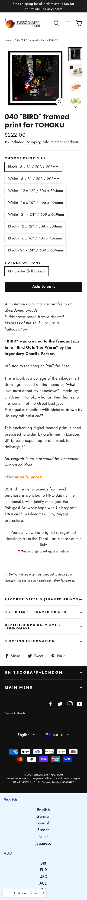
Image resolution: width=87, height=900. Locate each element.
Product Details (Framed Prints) (43, 599)
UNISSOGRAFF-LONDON (34, 672)
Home (8, 40)
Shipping (34, 142)
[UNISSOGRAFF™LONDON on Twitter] (60, 703)
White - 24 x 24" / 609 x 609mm (36, 214)
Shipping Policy (49, 580)
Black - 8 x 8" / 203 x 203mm (33, 166)
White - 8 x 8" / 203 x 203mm (33, 178)
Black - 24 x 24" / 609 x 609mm (35, 250)
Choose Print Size (25, 158)
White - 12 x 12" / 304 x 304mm (35, 190)
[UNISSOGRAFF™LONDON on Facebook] (50, 703)
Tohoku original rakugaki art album (45, 551)
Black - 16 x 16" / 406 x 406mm (35, 238)
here (65, 366)
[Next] (75, 105)
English (23, 734)
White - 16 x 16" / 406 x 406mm (35, 202)
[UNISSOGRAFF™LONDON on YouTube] (79, 703)
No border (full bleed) (26, 271)
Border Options (23, 262)
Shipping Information (30, 641)
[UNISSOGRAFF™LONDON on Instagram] (70, 703)
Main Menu (19, 687)
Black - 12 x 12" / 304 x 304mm (35, 226)
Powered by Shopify (15, 713)
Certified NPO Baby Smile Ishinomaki (33, 626)
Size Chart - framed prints (35, 612)
